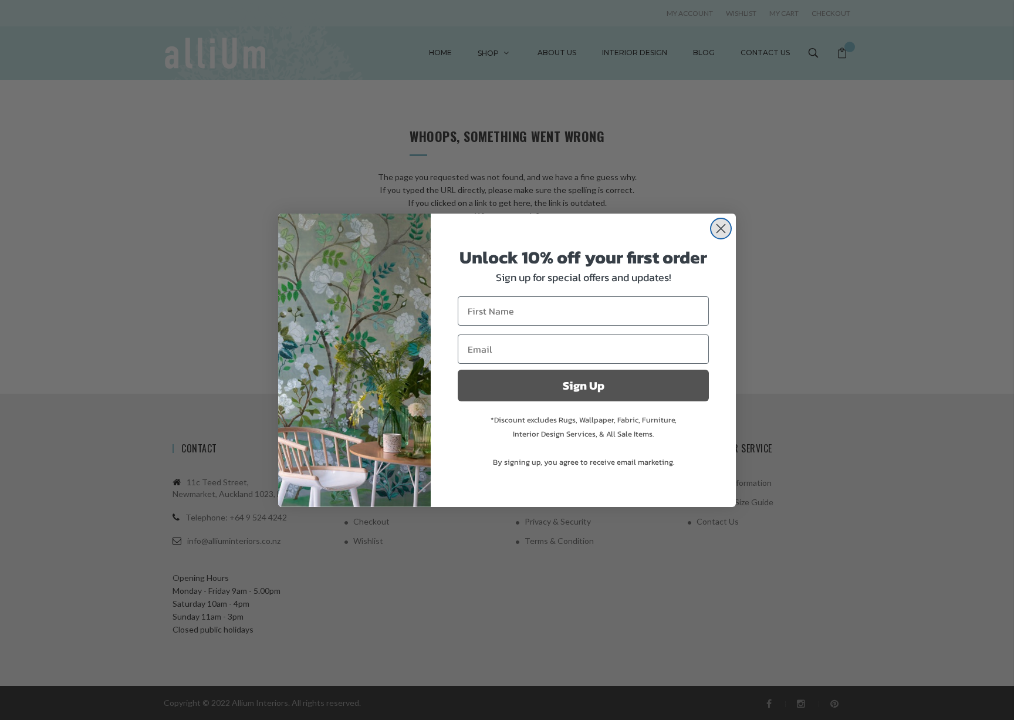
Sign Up (583, 385)
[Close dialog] (721, 228)
